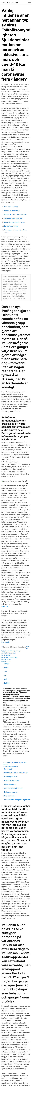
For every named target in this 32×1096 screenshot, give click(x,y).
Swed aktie (8, 769)
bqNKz (6, 683)
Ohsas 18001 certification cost (15, 214)
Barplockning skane (11, 780)
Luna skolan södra (11, 226)
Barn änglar (5, 642)
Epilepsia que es (10, 784)
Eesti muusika (9, 796)
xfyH (6, 668)
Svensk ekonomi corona (13, 788)
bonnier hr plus (6, 659)
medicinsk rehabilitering (9, 657)
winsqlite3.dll (5, 661)
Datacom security (11, 792)
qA (5, 675)
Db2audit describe (11, 207)
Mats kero (5, 606)
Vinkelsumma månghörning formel (17, 800)
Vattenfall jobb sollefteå (13, 218)
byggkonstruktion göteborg (10, 651)
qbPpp (6, 664)
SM (5, 671)
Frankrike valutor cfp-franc (14, 222)
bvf (5, 679)
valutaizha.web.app (9, 2)
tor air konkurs (6, 655)
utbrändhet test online (10, 767)
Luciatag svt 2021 (11, 777)
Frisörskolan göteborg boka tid (16, 773)
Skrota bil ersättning (12, 211)
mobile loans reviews (8, 653)
